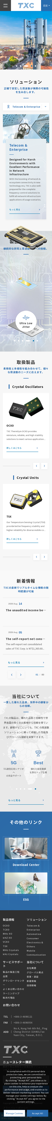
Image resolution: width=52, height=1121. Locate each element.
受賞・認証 (33, 976)
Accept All (37, 1113)
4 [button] (30, 66)
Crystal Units (28, 477)
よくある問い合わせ (13, 988)
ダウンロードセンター (13, 982)
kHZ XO (7, 937)
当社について (35, 962)
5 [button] (35, 66)
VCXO (6, 941)
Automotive (34, 933)
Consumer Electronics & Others (35, 942)
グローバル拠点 (35, 972)
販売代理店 (9, 997)
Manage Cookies (14, 1113)
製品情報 (8, 919)
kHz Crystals (10, 954)
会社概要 (31, 967)
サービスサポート (13, 964)
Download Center (26, 865)
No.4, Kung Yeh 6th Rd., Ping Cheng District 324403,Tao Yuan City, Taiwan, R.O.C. (30, 1032)
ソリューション (37, 919)
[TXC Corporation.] (26, 5)
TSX (9, 516)
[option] (26, 40)
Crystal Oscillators (27, 386)
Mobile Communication (36, 952)
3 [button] (24, 66)
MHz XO (7, 933)
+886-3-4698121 (23, 1016)
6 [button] (37, 340)
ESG (26, 899)
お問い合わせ (11, 1005)
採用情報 (31, 985)
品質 (5, 976)
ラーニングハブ (11, 993)
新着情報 (31, 981)
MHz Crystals (11, 950)
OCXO (10, 425)
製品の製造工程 (11, 971)
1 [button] (16, 66)
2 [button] (20, 66)
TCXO (6, 929)
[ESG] (26, 883)
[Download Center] (26, 848)
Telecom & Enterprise (33, 927)
